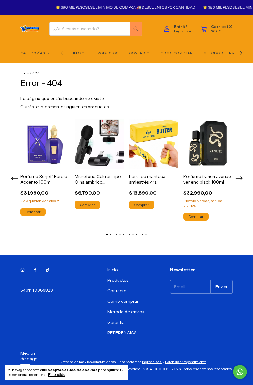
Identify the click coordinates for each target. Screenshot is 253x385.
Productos (106, 53)
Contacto (139, 53)
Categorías (32, 53)
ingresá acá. (152, 361)
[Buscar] (136, 29)
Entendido (56, 375)
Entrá (179, 26)
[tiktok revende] (48, 270)
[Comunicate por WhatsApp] (240, 372)
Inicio (79, 53)
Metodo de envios (222, 53)
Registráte (182, 31)
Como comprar (176, 53)
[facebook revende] (35, 270)
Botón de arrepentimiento (185, 361)
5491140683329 (36, 290)
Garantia (116, 322)
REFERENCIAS (122, 333)
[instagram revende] (22, 270)
